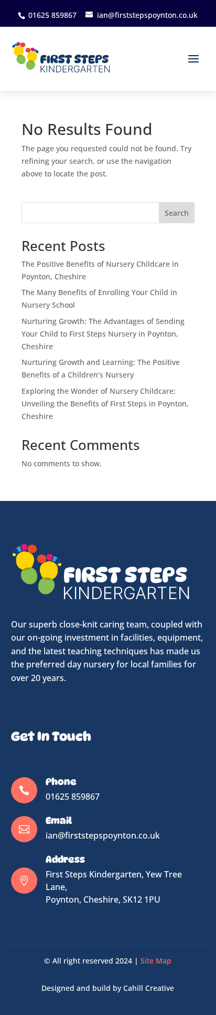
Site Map (156, 961)
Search (177, 213)
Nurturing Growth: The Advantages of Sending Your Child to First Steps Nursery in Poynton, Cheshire (103, 333)
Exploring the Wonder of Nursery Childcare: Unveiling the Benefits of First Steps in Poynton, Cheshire (105, 403)
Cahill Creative (148, 988)
